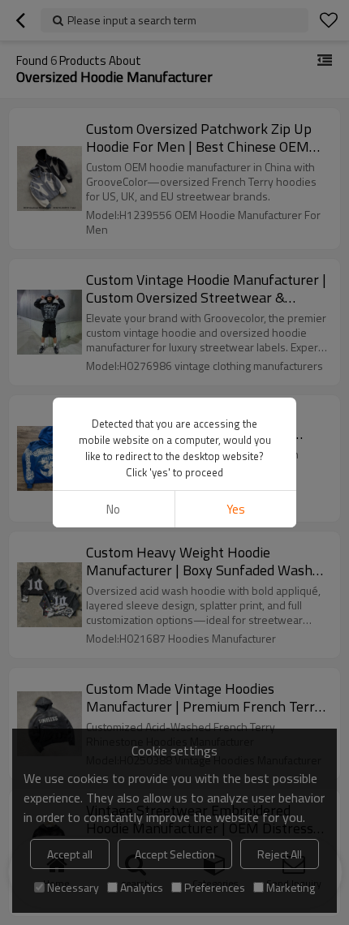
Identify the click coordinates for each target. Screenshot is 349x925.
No (113, 509)
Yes (235, 509)
